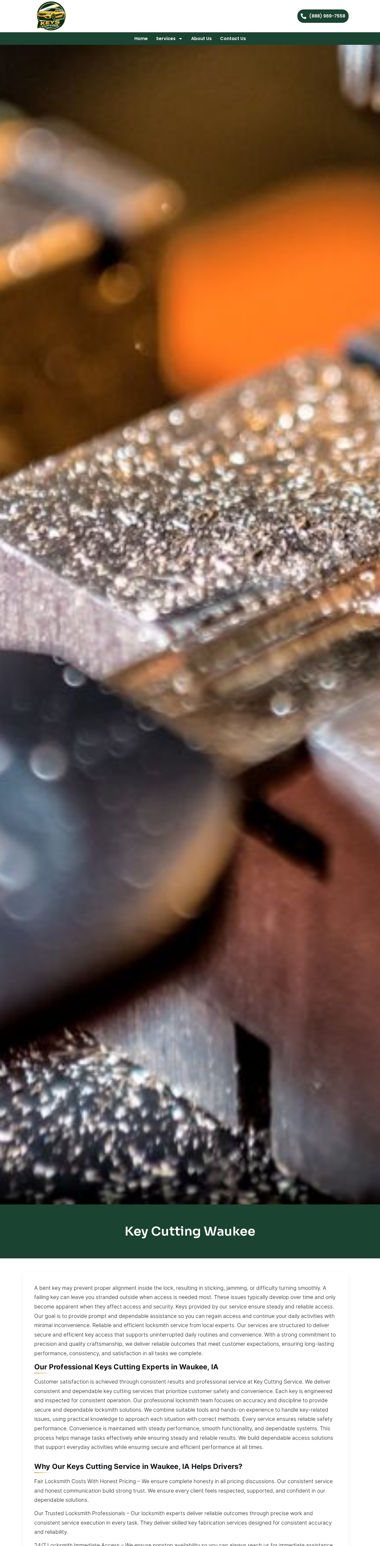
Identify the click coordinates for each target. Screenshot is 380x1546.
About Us (201, 38)
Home (141, 38)
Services (166, 38)
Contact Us (233, 38)
